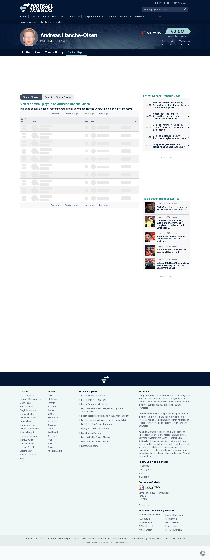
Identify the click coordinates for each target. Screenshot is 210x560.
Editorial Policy (120, 538)
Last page (103, 114)
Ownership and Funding (99, 538)
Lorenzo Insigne (27, 395)
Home (23, 16)
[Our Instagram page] (159, 3)
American (182, 3)
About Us (29, 538)
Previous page (71, 114)
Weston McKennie (28, 454)
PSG (50, 443)
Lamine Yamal (27, 447)
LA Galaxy (52, 399)
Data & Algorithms (67, 538)
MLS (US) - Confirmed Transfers (96, 424)
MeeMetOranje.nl (173, 530)
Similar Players (58, 22)
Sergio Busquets (28, 410)
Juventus (52, 425)
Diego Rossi (25, 403)
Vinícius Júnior (27, 440)
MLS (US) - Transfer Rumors (95, 428)
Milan (50, 428)
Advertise (51, 538)
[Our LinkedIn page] (167, 3)
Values (138, 16)
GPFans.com (171, 519)
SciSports (143, 426)
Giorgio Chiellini (27, 414)
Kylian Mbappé (27, 432)
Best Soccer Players (91, 433)
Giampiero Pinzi (27, 425)
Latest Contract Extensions (94, 404)
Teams (110, 16)
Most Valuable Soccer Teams (95, 441)
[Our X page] (164, 3)
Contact (82, 538)
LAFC (50, 395)
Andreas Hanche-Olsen (39, 22)
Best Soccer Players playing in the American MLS (105, 416)
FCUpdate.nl (144, 519)
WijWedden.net (146, 526)
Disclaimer (170, 538)
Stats (37, 52)
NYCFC (51, 414)
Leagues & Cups (91, 16)
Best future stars (89, 446)
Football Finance (51, 16)
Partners (40, 538)
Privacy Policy (156, 538)
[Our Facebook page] (156, 3)
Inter (50, 440)
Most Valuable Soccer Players (95, 437)
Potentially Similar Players (58, 97)
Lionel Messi (26, 421)
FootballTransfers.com (149, 514)
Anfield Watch (145, 530)
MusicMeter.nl (172, 522)
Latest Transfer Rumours (93, 400)
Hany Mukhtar (26, 406)
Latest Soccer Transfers (93, 395)
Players (124, 16)
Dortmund (52, 421)
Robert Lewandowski (30, 428)
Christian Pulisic (27, 443)
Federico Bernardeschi (30, 399)
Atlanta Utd (53, 417)
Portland (52, 406)
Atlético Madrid (55, 451)
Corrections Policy (138, 538)
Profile (26, 52)
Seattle (51, 410)
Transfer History (54, 52)
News (33, 16)
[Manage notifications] (202, 553)
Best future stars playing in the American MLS (103, 420)
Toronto (51, 403)
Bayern (51, 447)
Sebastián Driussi (28, 417)
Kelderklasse (171, 526)
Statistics (153, 16)
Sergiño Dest (26, 451)
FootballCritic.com (174, 515)
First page (55, 114)
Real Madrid (53, 432)
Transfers (72, 16)
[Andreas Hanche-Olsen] (29, 37)
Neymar (23, 458)
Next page (89, 114)
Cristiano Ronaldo (28, 436)
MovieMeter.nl (145, 522)
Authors (181, 538)
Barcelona (52, 436)
